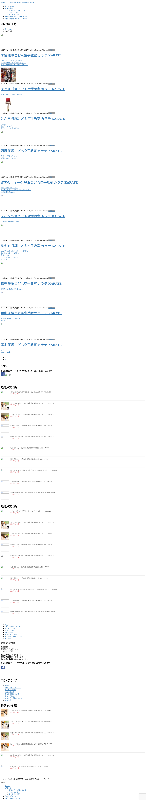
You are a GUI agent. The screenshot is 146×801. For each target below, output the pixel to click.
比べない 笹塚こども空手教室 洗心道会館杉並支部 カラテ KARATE (31, 425)
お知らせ (51, 50)
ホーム (7, 624)
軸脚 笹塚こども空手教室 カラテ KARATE (31, 313)
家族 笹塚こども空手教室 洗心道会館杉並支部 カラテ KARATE (29, 459)
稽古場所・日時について (17, 10)
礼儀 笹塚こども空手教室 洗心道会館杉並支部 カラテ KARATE (29, 448)
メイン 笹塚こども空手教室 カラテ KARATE (33, 216)
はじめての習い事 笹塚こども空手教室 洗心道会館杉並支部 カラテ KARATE (34, 470)
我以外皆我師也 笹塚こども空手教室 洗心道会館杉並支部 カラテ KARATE (33, 492)
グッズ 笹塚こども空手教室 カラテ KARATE (33, 89)
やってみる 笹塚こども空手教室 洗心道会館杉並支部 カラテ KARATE (32, 403)
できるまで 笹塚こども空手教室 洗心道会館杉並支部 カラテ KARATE (32, 414)
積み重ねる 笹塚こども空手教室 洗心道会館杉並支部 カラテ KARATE (32, 436)
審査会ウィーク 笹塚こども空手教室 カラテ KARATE (39, 182)
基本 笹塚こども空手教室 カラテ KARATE (31, 345)
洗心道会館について (12, 632)
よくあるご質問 (14, 14)
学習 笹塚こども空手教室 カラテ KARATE (31, 55)
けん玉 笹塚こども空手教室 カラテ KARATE (33, 118)
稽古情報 (8, 639)
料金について (13, 12)
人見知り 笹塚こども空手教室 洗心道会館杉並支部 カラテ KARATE (31, 481)
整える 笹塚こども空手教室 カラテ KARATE (33, 246)
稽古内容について (11, 634)
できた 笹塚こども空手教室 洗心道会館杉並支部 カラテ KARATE (30, 392)
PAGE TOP (141, 775)
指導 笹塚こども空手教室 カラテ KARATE (31, 283)
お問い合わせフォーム (13, 626)
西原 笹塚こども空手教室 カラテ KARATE (31, 151)
